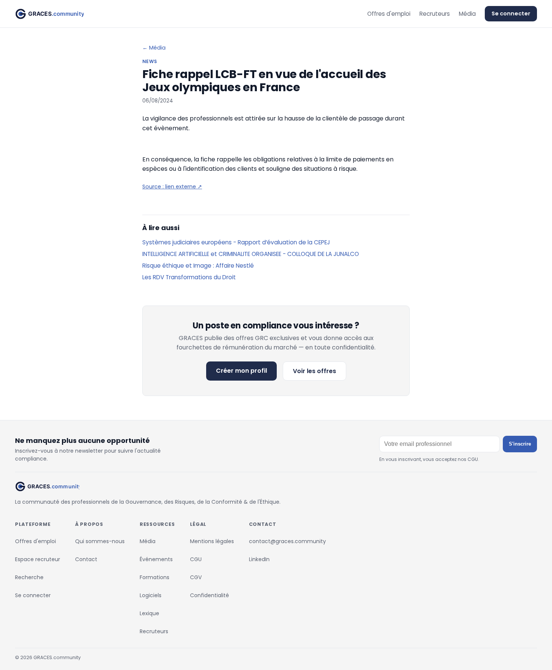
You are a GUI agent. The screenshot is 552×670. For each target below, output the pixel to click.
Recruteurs (434, 14)
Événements (156, 559)
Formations (154, 577)
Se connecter (511, 13)
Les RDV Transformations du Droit (189, 277)
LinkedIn (259, 559)
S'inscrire (520, 444)
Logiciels (150, 595)
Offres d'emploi (388, 14)
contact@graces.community (287, 541)
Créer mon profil (241, 370)
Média (467, 14)
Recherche (29, 577)
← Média (154, 47)
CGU (196, 559)
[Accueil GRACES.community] (49, 14)
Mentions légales (212, 541)
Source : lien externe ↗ (172, 186)
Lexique (149, 613)
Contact (86, 559)
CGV (196, 577)
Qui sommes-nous (100, 541)
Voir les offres (314, 371)
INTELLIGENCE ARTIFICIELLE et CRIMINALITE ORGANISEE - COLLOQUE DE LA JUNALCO (250, 254)
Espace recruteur (37, 559)
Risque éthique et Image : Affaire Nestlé (198, 266)
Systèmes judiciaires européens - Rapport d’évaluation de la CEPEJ (236, 242)
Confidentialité (209, 595)
